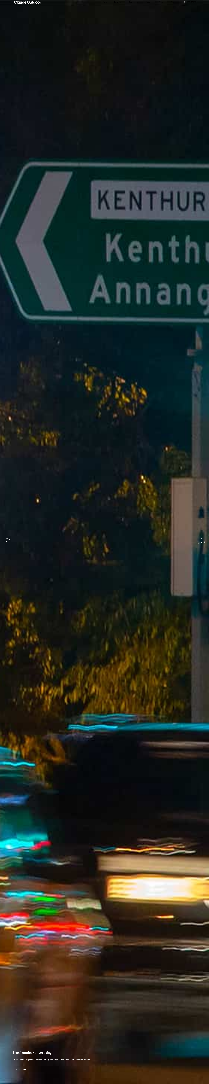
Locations (117, 2)
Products (104, 2)
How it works (133, 2)
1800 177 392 (191, 2)
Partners (148, 2)
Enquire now (21, 1069)
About (161, 2)
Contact (173, 2)
